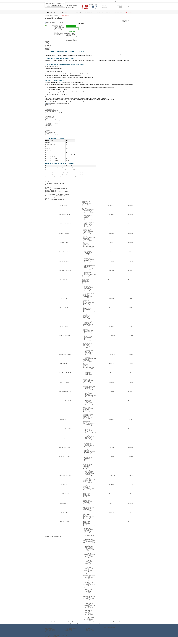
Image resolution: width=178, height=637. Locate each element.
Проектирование (48, 628)
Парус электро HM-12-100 (65, 270)
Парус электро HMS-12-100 (65, 391)
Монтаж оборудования (50, 629)
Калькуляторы (48, 634)
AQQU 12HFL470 (64, 363)
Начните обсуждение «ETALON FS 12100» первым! (56, 191)
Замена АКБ (47, 632)
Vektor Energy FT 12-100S (65, 475)
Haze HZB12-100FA (64, 242)
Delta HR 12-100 (63, 484)
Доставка (88, 628)
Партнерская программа (70, 628)
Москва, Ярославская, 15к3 (109, 627)
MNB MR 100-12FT (64, 419)
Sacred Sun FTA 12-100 (64, 456)
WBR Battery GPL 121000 (65, 438)
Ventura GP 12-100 (64, 326)
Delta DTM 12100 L (64, 410)
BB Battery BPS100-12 (64, 531)
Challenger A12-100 (64, 307)
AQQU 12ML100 (63, 344)
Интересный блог (90, 630)
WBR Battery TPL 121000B (65, 223)
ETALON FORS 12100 (64, 289)
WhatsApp (131, 626)
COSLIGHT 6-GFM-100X (64, 447)
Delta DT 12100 (63, 298)
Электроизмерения (49, 627)
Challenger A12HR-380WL (65, 354)
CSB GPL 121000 (64, 512)
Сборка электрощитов (50, 630)
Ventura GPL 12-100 (64, 382)
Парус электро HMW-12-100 (64, 400)
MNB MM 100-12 (64, 317)
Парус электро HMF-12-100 (65, 428)
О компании (68, 627)
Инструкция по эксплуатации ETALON (53, 196)
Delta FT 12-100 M (64, 465)
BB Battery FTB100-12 (64, 233)
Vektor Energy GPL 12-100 (65, 372)
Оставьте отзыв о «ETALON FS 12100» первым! (56, 185)
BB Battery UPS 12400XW (64, 214)
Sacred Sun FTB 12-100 (64, 335)
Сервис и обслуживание (50, 631)
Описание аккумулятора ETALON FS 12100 (55, 195)
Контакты (88, 631)
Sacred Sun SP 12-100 (64, 261)
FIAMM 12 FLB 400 (64, 503)
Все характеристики (58, 34)
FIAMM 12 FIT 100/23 (64, 521)
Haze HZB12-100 (63, 205)
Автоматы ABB (68, 630)
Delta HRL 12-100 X (64, 493)
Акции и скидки (89, 629)
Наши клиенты (68, 629)
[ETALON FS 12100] (49, 22)
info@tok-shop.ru (106, 626)
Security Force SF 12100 (64, 251)
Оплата (87, 627)
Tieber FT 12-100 (64, 279)
